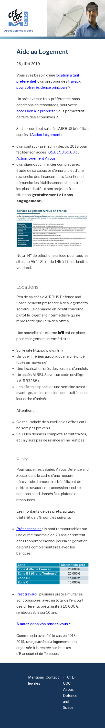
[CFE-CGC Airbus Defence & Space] (18, 18)
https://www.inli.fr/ (48, 350)
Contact (52, 677)
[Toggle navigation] (92, 7)
